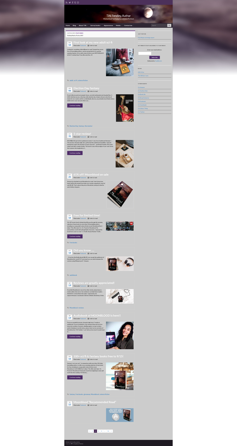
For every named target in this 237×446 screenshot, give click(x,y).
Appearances (108, 25)
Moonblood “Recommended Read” (95, 402)
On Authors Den (143, 91)
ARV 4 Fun (141, 72)
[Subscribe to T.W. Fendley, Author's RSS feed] (66, 2)
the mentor (88, 126)
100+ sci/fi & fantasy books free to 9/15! (98, 356)
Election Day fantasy (86, 88)
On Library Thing (143, 108)
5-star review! (82, 133)
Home (68, 25)
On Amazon (141, 87)
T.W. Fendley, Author (118, 15)
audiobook (73, 275)
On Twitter (141, 112)
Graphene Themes (78, 443)
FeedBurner (158, 61)
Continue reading (75, 105)
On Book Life (141, 94)
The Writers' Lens (143, 75)
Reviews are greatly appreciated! (94, 282)
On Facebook (142, 101)
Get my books (95, 25)
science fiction (83, 80)
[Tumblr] (75, 2)
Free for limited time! (87, 215)
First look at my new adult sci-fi (93, 42)
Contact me (128, 25)
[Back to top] (233, 442)
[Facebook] (72, 2)
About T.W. (83, 25)
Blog (74, 25)
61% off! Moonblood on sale (91, 174)
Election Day (74, 126)
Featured (83, 45)
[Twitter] (70, 2)
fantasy (81, 126)
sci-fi (75, 80)
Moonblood (74, 308)
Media (118, 25)
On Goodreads (142, 105)
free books (73, 243)
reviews (81, 308)
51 (108, 431)
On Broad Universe (143, 98)
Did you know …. (84, 250)
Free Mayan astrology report (146, 37)
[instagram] (78, 2)
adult (71, 80)
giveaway (87, 394)
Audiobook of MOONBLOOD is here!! (97, 315)
